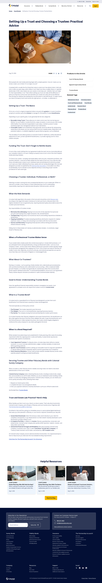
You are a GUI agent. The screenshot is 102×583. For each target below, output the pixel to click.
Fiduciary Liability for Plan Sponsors (60, 545)
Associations (78, 541)
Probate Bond (82, 109)
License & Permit (10, 536)
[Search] (90, 6)
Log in (95, 6)
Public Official (9, 543)
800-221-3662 (82, 1)
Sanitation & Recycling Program (13, 549)
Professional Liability (57, 536)
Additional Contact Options (58, 571)
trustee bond (71, 112)
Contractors (78, 543)
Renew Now (88, 1)
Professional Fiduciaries (81, 545)
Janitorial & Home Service (35, 539)
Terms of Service (92, 578)
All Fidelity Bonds (33, 543)
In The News (9, 571)
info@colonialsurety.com (64, 523)
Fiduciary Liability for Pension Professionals (62, 550)
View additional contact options (63, 527)
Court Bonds (17, 11)
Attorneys (78, 536)
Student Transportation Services (13, 547)
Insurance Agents (80, 537)
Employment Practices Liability (59, 543)
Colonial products (86, 99)
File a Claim (31, 569)
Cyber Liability (55, 537)
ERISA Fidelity (32, 536)
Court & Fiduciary (10, 537)
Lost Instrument (9, 541)
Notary (7, 539)
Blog (30, 568)
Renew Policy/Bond (33, 571)
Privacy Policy (85, 578)
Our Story (8, 568)
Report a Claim (95, 1)
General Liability (56, 539)
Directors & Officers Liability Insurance (61, 554)
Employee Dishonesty (34, 537)
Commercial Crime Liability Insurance (60, 552)
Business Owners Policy (57, 541)
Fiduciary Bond (72, 109)
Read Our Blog (51, 498)
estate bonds (71, 106)
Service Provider (33, 541)
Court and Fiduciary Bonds (75, 103)
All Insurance (55, 556)
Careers (8, 569)
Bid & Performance (10, 545)
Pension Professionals (81, 539)
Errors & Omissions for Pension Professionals (59, 547)
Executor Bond (82, 106)
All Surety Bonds (9, 551)
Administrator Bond (73, 99)
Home (10, 11)
